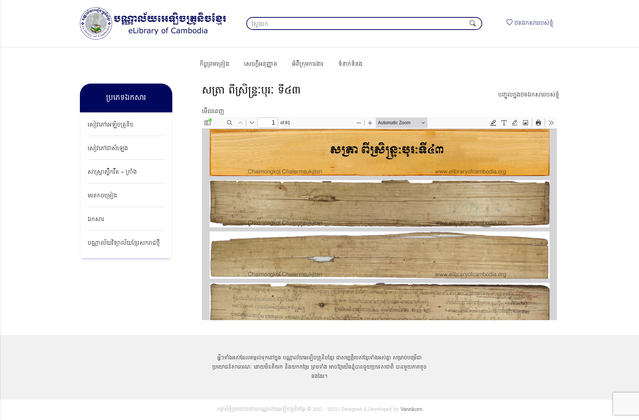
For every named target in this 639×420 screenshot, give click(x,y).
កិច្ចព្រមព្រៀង (214, 64)
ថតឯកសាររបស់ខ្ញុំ (533, 23)
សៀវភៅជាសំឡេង (108, 148)
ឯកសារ (96, 219)
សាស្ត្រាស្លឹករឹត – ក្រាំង (112, 172)
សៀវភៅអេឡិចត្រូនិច (110, 125)
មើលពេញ (213, 111)
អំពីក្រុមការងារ (308, 64)
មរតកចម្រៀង (102, 196)
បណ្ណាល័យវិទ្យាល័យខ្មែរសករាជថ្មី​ (124, 243)
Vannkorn (411, 409)
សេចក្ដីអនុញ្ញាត (260, 64)
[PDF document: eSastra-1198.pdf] (379, 218)
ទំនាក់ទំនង (350, 64)
